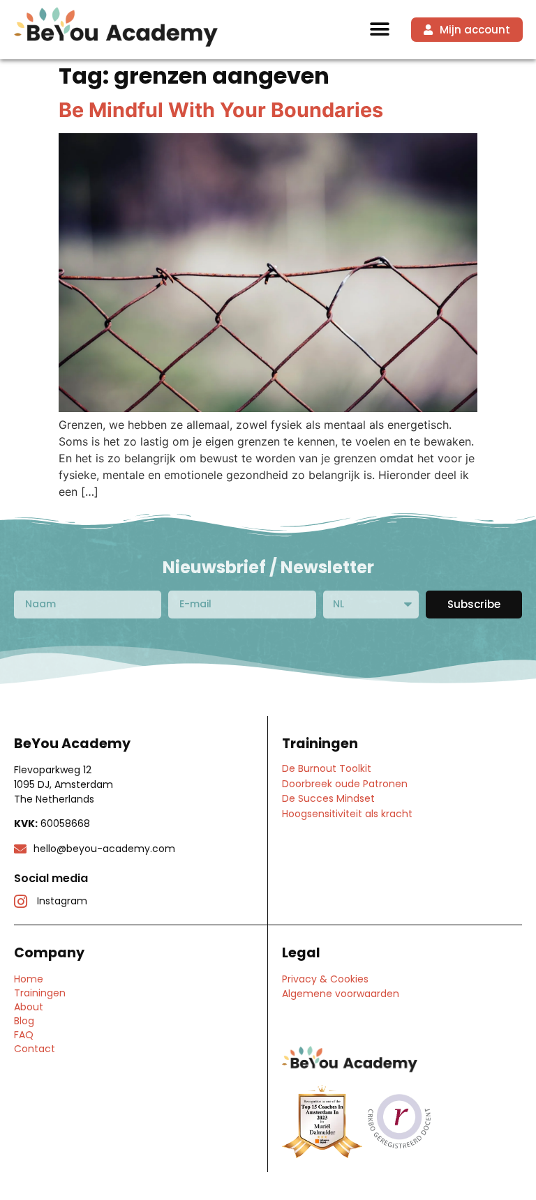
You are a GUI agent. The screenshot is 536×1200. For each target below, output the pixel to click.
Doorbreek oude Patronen (345, 784)
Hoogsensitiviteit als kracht (347, 814)
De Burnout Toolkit (326, 768)
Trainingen (40, 993)
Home (28, 979)
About (28, 1007)
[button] (380, 29)
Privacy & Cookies (325, 979)
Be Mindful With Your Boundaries (221, 110)
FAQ (24, 1035)
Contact (34, 1049)
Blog (24, 1021)
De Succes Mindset (328, 798)
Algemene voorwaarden (340, 994)
